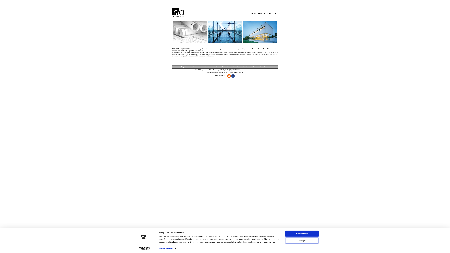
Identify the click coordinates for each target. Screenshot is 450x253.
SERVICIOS (261, 13)
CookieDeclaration (211, 72)
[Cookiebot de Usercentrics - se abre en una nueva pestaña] (143, 248)
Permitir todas (302, 234)
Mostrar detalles (166, 248)
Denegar (302, 240)
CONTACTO (272, 13)
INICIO (253, 13)
